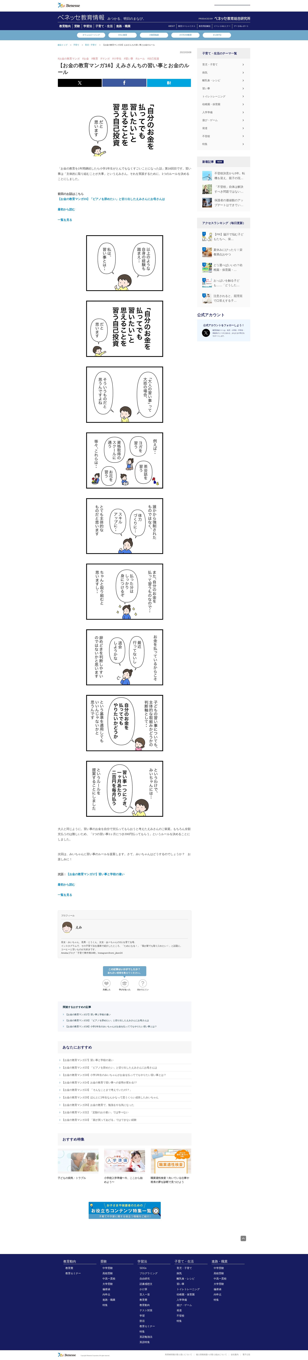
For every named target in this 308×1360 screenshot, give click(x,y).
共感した (107, 989)
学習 (142, 1315)
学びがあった (125, 989)
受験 (77, 26)
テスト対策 (146, 1310)
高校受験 (108, 1273)
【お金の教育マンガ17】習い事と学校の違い (95, 874)
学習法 (87, 26)
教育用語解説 (204, 26)
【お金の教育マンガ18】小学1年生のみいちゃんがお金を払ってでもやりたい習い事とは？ (111, 1026)
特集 (204, 144)
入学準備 (207, 112)
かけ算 (143, 1289)
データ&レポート (241, 26)
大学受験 (108, 1284)
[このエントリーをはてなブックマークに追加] (169, 85)
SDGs (143, 1268)
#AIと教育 (122, 35)
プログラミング (149, 1273)
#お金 (85, 58)
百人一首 (145, 1294)
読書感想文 (146, 1284)
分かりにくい (143, 989)
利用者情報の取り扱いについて (178, 1354)
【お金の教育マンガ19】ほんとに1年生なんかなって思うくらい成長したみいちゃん (110, 1097)
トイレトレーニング (213, 96)
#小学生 (116, 58)
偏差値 (106, 1289)
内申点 (106, 1294)
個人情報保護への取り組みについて (211, 1354)
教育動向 (65, 26)
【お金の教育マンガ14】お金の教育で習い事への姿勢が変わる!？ (99, 1082)
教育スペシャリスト (187, 26)
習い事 (206, 88)
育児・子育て (210, 64)
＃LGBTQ (217, 35)
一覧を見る (65, 219)
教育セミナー (73, 1273)
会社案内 (235, 1354)
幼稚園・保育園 (211, 104)
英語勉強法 (146, 1336)
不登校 (206, 136)
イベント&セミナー (222, 26)
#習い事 (128, 58)
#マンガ (105, 58)
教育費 (69, 1268)
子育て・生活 (104, 26)
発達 (204, 128)
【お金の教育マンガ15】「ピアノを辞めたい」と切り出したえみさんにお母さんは (111, 199)
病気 (204, 72)
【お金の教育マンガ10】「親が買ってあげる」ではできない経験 (99, 1120)
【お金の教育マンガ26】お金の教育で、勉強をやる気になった (98, 1105)
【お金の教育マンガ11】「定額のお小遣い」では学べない (95, 1112)
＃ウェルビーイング (91, 35)
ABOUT (171, 26)
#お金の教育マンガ (69, 58)
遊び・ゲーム (210, 120)
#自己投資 (153, 58)
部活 (142, 1321)
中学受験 (108, 1268)
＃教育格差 (154, 35)
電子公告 (246, 1354)
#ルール (140, 58)
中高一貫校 (109, 1278)
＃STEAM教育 (185, 35)
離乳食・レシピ (211, 80)
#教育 (94, 58)
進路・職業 (123, 26)
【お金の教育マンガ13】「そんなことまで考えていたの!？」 (97, 1090)
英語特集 (145, 1342)
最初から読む (66, 209)
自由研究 (145, 1278)
